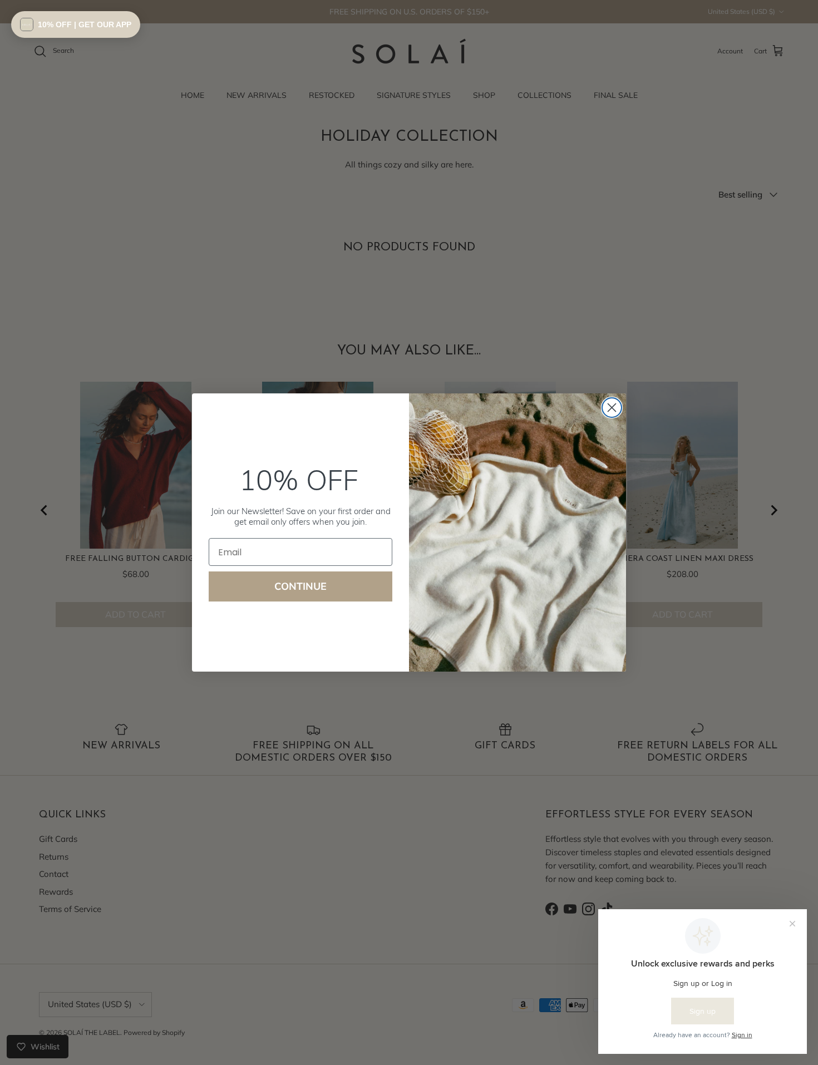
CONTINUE (300, 586)
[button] (75, 24)
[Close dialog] (612, 407)
